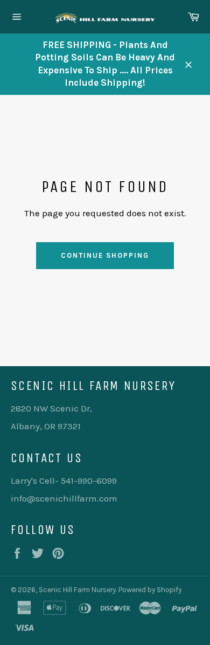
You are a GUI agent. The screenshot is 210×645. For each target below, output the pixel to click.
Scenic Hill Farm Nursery (77, 590)
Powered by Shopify (149, 590)
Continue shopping (105, 255)
